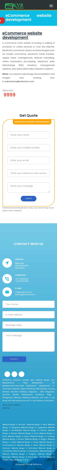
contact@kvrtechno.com (25, 294)
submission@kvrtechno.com (19, 81)
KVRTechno (37, 464)
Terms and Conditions (11, 405)
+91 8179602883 (21, 281)
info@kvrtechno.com (23, 292)
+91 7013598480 (21, 279)
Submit (28, 198)
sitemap (5, 408)
